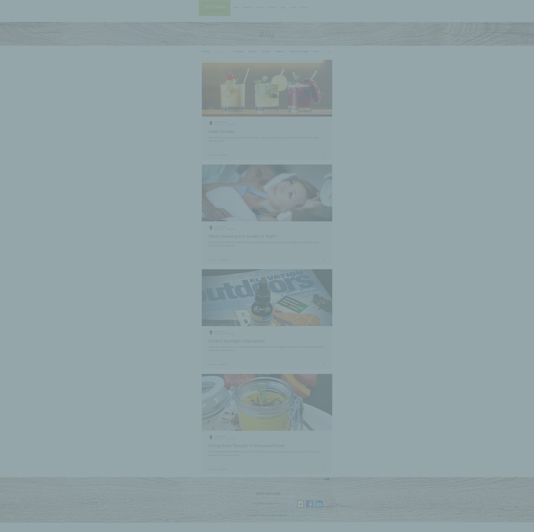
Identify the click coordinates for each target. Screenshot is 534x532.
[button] (314, 241)
